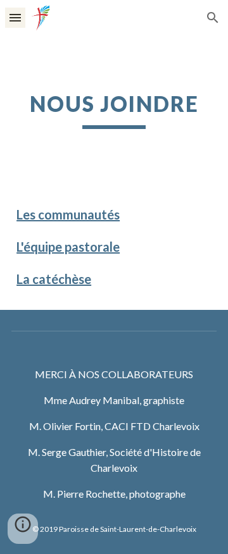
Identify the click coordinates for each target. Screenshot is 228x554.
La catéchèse (53, 278)
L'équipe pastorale (68, 246)
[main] (114, 110)
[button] (15, 17)
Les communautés (68, 214)
